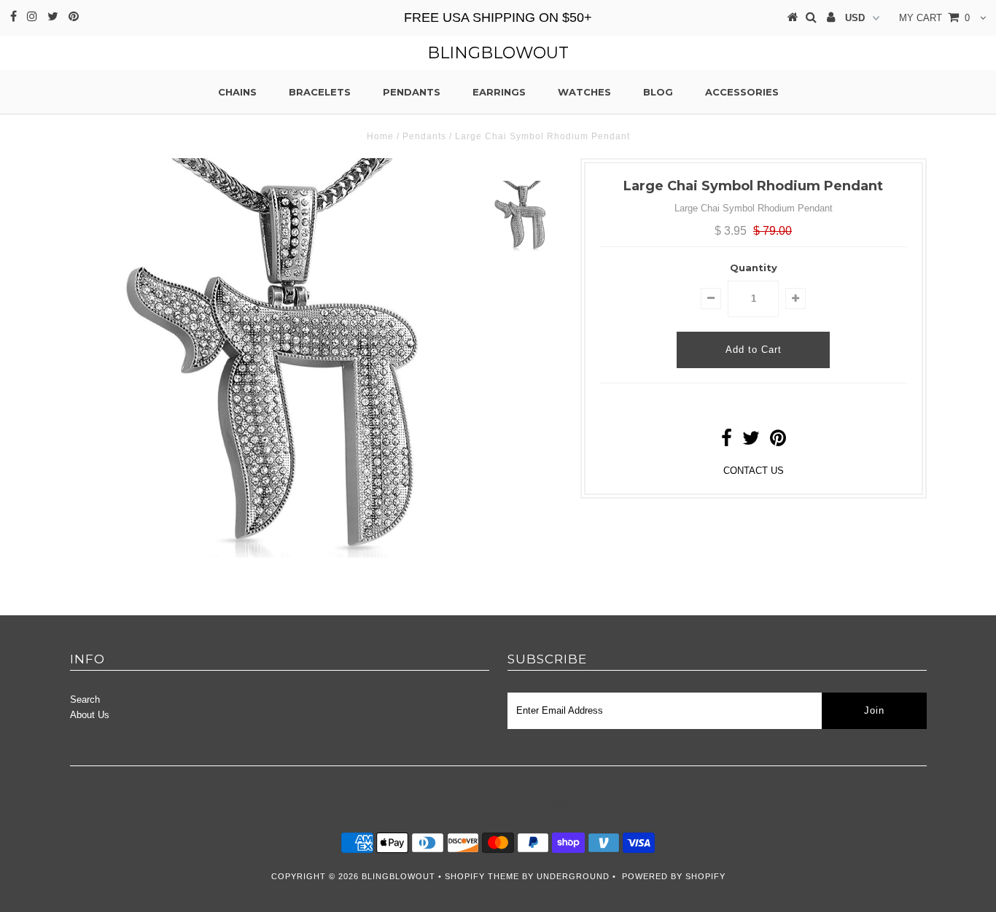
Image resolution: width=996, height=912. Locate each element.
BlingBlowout (498, 53)
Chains (237, 92)
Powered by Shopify (673, 876)
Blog (658, 92)
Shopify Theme (482, 876)
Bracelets (320, 92)
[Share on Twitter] (751, 441)
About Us (89, 714)
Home (380, 136)
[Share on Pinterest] (778, 441)
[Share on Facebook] (726, 441)
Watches (584, 92)
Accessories (742, 92)
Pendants (411, 92)
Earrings (499, 92)
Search (85, 699)
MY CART (934, 17)
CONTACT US (753, 470)
